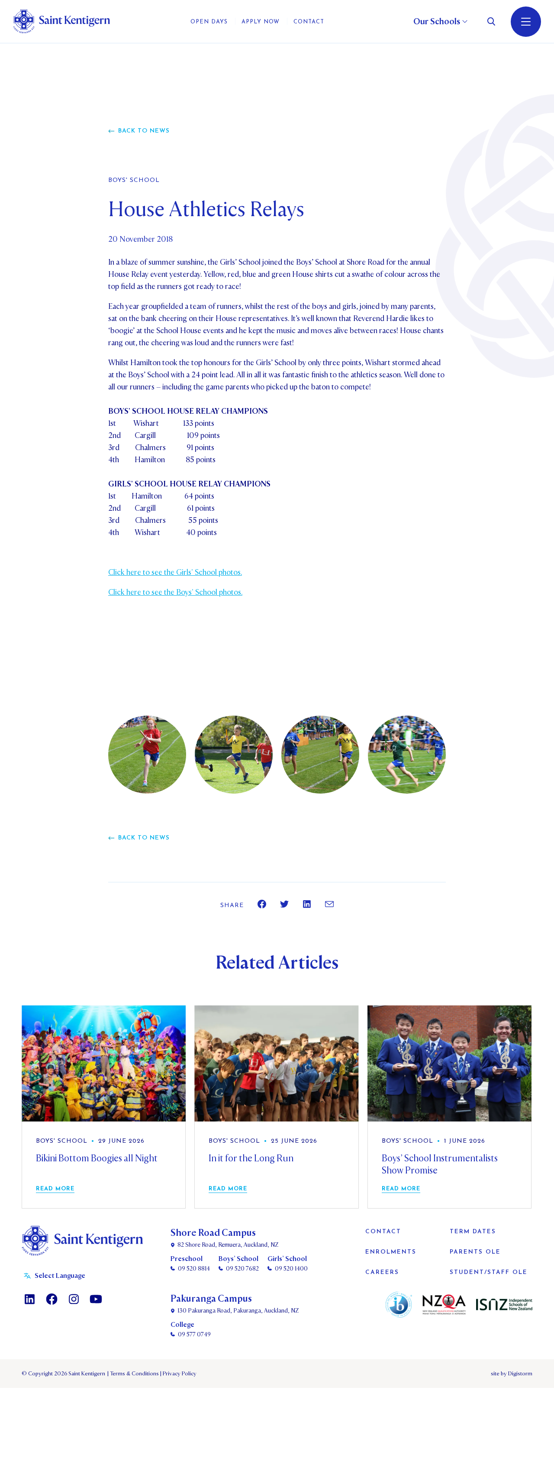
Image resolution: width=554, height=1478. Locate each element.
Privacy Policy (178, 1373)
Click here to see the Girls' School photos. (175, 572)
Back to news (144, 131)
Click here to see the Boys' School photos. (175, 592)
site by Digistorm (511, 1373)
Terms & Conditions (133, 1373)
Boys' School (134, 181)
